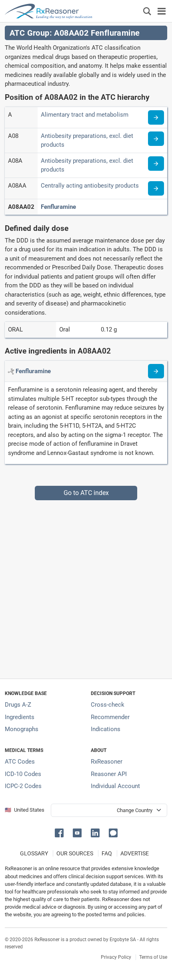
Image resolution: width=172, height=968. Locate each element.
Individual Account (115, 786)
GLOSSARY (34, 853)
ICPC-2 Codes (23, 786)
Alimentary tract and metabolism (84, 114)
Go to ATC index (86, 493)
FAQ (107, 853)
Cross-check (107, 704)
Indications (105, 729)
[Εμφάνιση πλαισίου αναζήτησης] (147, 11)
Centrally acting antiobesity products (90, 185)
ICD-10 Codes (23, 774)
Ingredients (19, 717)
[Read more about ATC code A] (156, 117)
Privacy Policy (116, 957)
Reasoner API (109, 774)
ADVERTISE (134, 853)
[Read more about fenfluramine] (156, 371)
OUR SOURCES (74, 853)
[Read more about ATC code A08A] (156, 163)
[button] (60, 832)
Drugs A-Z (18, 704)
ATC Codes (20, 761)
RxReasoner (106, 761)
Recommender (110, 717)
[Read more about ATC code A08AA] (156, 188)
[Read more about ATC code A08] (156, 138)
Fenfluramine (58, 206)
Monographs (21, 729)
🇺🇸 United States (24, 810)
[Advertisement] (86, 586)
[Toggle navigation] (161, 11)
